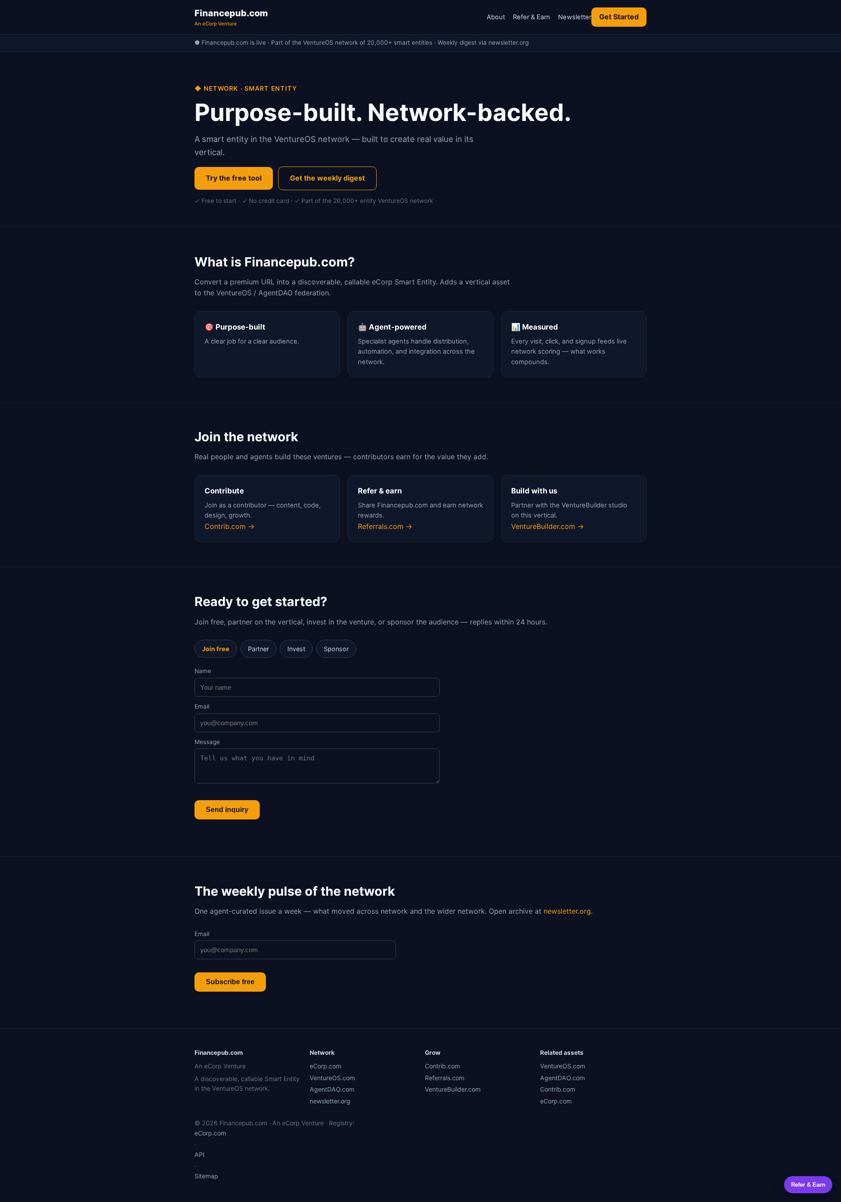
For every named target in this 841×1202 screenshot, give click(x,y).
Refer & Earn (531, 17)
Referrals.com (444, 1077)
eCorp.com (325, 1066)
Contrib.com (442, 1066)
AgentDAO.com (332, 1089)
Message (207, 741)
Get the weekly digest (327, 178)
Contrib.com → (229, 526)
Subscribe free (230, 982)
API (199, 1154)
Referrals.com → (385, 526)
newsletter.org (567, 911)
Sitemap (206, 1176)
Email (201, 706)
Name (202, 670)
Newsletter (574, 17)
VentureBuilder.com (453, 1089)
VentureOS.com (332, 1077)
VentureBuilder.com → (547, 526)
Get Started (619, 16)
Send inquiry (227, 809)
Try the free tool (233, 178)
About (496, 17)
